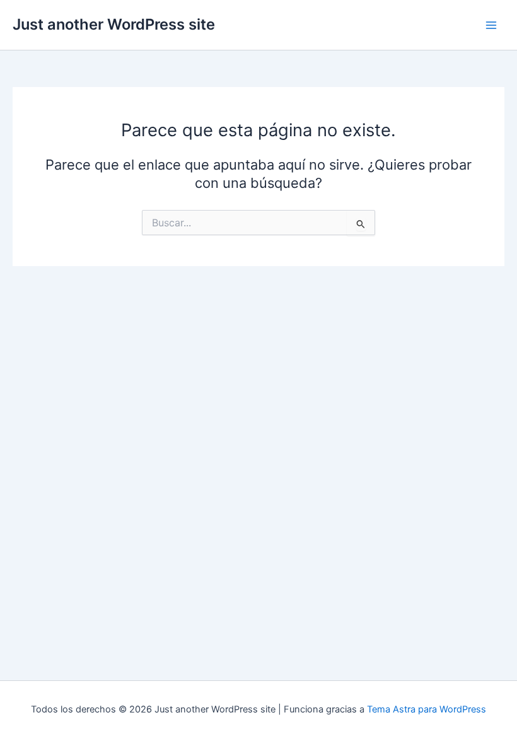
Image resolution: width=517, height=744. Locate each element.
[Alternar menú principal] (491, 25)
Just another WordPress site (114, 24)
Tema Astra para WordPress (426, 709)
